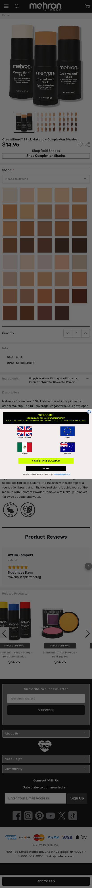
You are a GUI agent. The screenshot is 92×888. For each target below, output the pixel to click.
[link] (24, 432)
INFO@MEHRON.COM (62, 474)
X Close (46, 468)
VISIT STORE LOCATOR (46, 460)
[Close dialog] (89, 411)
